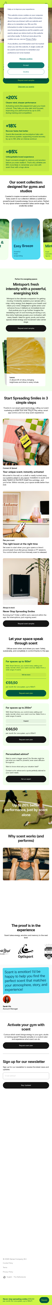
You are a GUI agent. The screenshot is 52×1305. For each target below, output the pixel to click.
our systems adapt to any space (16, 478)
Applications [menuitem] (10, 1157)
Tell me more (26, 675)
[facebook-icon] (9, 1178)
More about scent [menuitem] (12, 1146)
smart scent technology (25, 408)
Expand (26, 721)
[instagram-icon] (4, 1178)
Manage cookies (26, 59)
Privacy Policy (31, 39)
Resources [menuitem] (9, 1112)
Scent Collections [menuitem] (12, 1134)
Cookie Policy (8, 1263)
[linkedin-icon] (14, 1178)
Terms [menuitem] (5, 1267)
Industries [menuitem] (8, 1123)
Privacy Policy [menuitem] (8, 1272)
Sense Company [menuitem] (12, 1101)
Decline (26, 72)
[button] (26, 1277)
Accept (26, 65)
